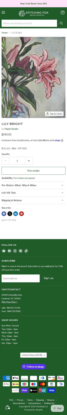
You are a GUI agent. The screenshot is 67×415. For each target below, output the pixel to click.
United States (32, 355)
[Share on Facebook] (4, 213)
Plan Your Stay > (10, 301)
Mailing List (49, 403)
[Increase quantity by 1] (29, 161)
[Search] (61, 23)
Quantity (6, 154)
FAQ (11, 400)
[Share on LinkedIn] (15, 213)
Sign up (48, 278)
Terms (30, 400)
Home (5, 32)
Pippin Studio (11, 128)
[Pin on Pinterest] (21, 213)
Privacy (20, 400)
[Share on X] (9, 213)
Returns (50, 400)
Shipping (40, 400)
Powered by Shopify (33, 409)
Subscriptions (19, 403)
